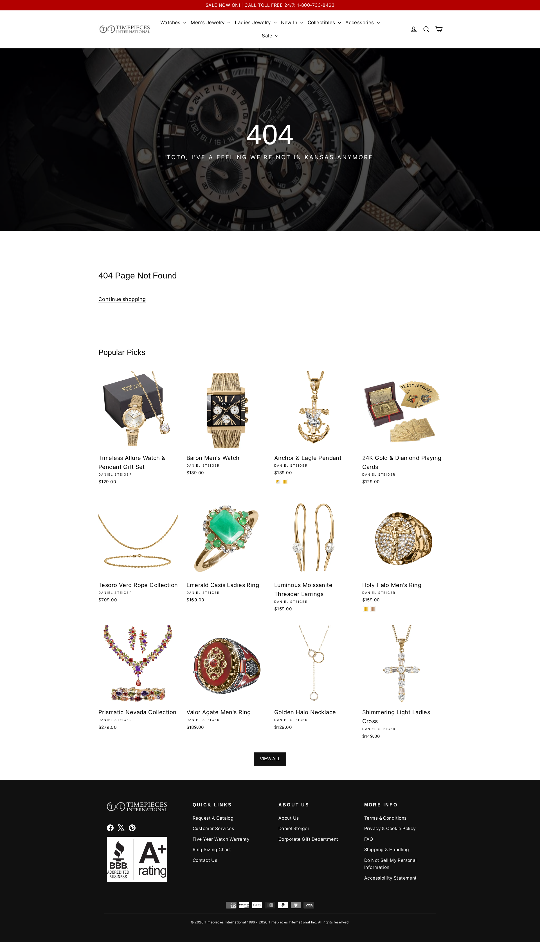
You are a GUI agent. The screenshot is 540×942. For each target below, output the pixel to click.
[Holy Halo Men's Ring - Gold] (365, 608)
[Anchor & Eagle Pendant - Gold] (284, 481)
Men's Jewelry (208, 22)
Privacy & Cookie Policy (390, 828)
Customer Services (213, 828)
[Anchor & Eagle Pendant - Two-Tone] (277, 481)
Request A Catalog (213, 818)
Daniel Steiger (293, 828)
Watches (171, 22)
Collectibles (322, 22)
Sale (268, 36)
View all (270, 758)
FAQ (368, 839)
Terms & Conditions (385, 818)
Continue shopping (122, 299)
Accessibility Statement (390, 878)
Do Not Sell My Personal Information (390, 864)
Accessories (360, 22)
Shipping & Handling (386, 849)
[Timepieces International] (124, 29)
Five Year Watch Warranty (221, 839)
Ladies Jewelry (253, 22)
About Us (288, 818)
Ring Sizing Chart (212, 849)
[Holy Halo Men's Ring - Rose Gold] (372, 608)
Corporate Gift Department (308, 839)
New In (290, 22)
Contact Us (205, 860)
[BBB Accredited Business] (137, 859)
